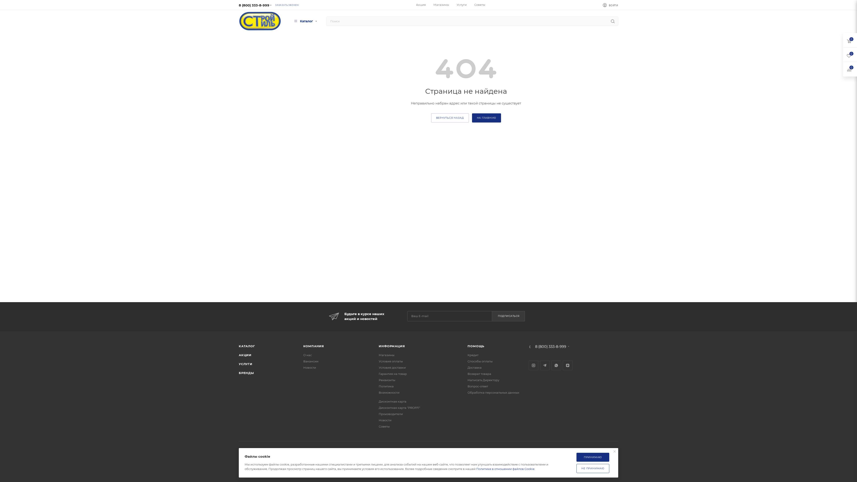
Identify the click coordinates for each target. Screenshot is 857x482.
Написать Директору (483, 380)
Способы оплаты (480, 361)
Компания (313, 346)
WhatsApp (556, 365)
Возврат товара (479, 374)
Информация (392, 346)
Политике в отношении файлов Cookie (505, 469)
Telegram (545, 365)
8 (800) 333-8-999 (254, 5)
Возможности (389, 392)
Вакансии (310, 361)
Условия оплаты (391, 361)
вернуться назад (450, 117)
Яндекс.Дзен (567, 365)
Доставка (475, 367)
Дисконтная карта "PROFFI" (399, 407)
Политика (386, 386)
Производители (391, 414)
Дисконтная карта (392, 401)
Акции (245, 355)
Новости (309, 367)
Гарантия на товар (393, 374)
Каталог (247, 346)
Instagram (533, 365)
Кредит (473, 355)
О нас (307, 355)
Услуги (245, 364)
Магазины (386, 355)
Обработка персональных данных (493, 392)
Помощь (476, 346)
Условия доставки (392, 367)
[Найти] (612, 21)
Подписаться (509, 316)
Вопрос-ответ (478, 386)
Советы (384, 426)
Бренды (246, 373)
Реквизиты (387, 380)
